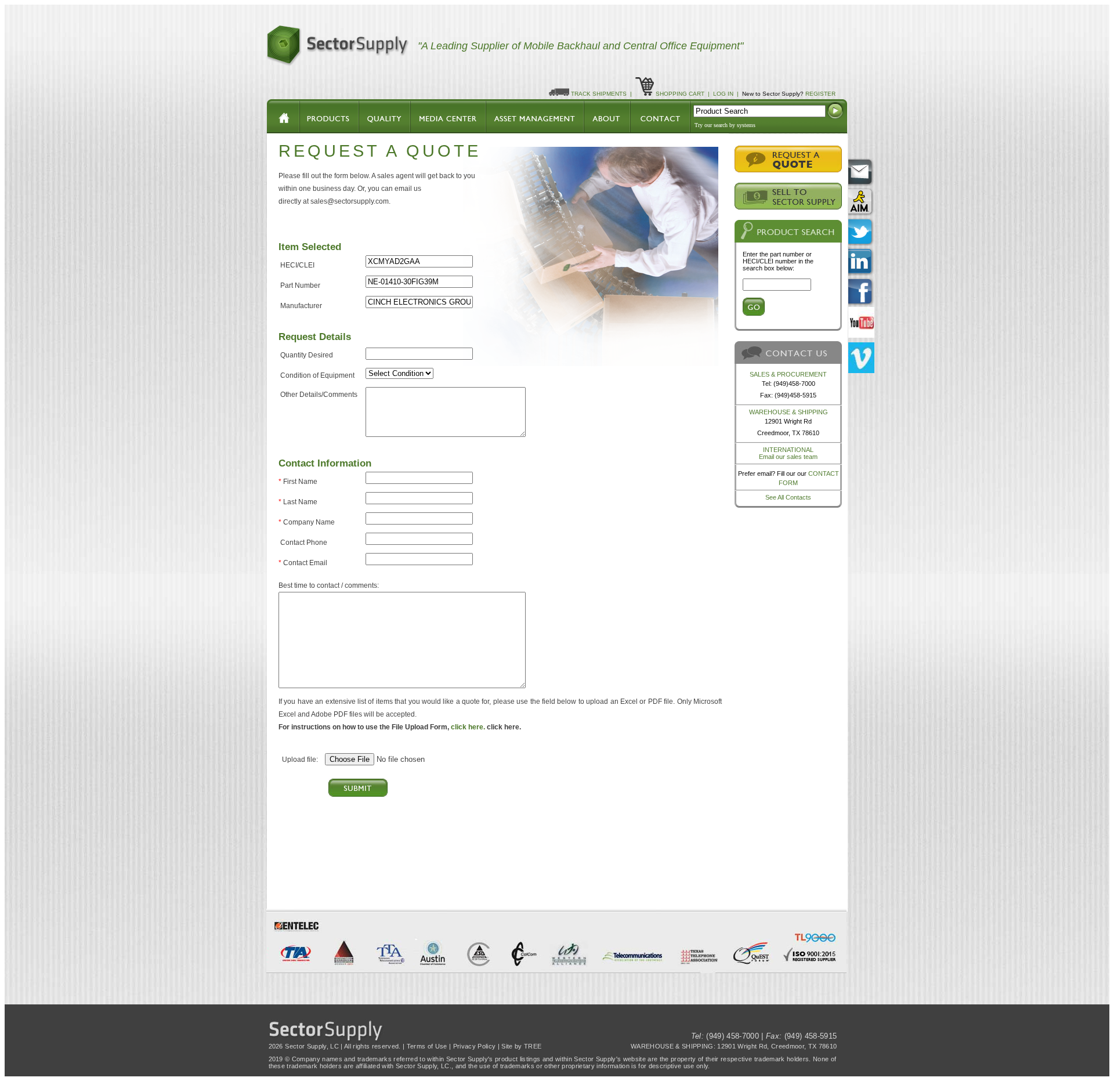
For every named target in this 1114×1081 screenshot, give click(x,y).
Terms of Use (427, 1046)
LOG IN (723, 94)
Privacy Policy (474, 1046)
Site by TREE (521, 1046)
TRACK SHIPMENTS (599, 94)
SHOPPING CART (680, 94)
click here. (468, 727)
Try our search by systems (725, 125)
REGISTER (820, 94)
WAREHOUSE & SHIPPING (788, 411)
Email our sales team (788, 456)
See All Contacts (788, 497)
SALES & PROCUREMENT (788, 374)
